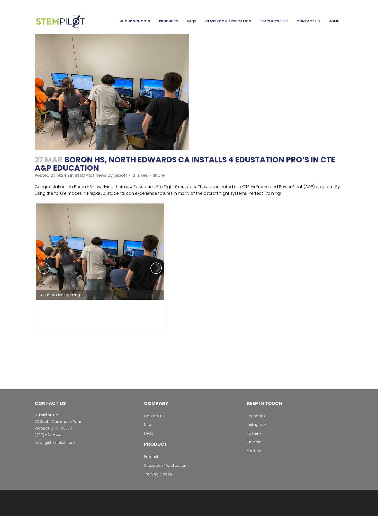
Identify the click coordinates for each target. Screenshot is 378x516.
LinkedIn (254, 442)
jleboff (120, 175)
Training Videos (158, 474)
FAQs (148, 433)
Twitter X (254, 433)
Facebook (256, 415)
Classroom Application (165, 465)
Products (152, 456)
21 (140, 175)
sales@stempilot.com (55, 442)
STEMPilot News (90, 175)
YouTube (255, 450)
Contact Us (154, 415)
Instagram (256, 424)
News (149, 424)
